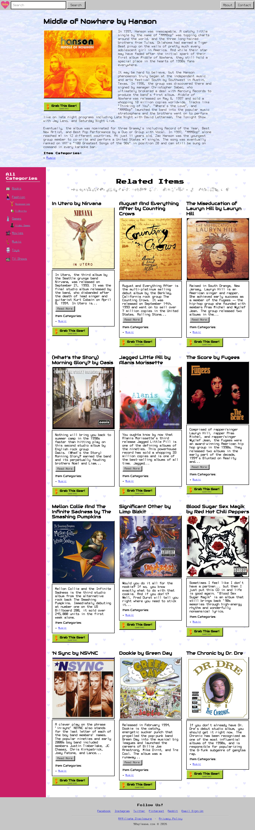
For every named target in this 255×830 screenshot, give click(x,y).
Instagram (122, 811)
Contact (244, 5)
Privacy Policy (171, 819)
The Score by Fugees (213, 357)
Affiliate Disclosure (135, 819)
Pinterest (156, 811)
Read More (66, 309)
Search (76, 5)
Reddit (173, 811)
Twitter (139, 811)
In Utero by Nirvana (76, 203)
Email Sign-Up (192, 811)
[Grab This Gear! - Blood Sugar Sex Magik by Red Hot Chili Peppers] (217, 546)
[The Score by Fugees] (217, 392)
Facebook (104, 811)
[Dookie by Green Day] (150, 688)
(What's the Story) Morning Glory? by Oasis (82, 359)
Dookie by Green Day (145, 653)
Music (51, 158)
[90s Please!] (5, 5)
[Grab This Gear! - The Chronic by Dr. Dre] (217, 688)
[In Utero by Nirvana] (83, 238)
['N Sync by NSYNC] (83, 688)
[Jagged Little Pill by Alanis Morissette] (150, 398)
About (228, 5)
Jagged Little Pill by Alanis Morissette (145, 359)
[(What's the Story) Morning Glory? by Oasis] (83, 398)
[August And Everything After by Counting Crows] (150, 249)
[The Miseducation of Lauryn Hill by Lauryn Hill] (217, 249)
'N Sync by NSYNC (75, 653)
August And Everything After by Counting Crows (149, 209)
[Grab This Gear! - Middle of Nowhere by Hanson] (77, 64)
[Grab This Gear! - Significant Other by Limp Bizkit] (150, 546)
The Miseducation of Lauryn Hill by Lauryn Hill (214, 209)
